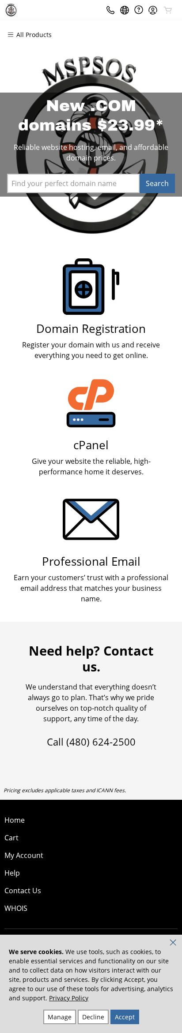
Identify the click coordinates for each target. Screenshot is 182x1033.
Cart (11, 838)
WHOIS (15, 908)
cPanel (91, 445)
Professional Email (91, 561)
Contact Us (22, 890)
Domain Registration (91, 328)
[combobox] (73, 183)
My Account (23, 855)
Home (14, 820)
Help (12, 873)
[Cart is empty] (168, 10)
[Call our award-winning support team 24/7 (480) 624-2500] (139, 10)
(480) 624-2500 (101, 741)
